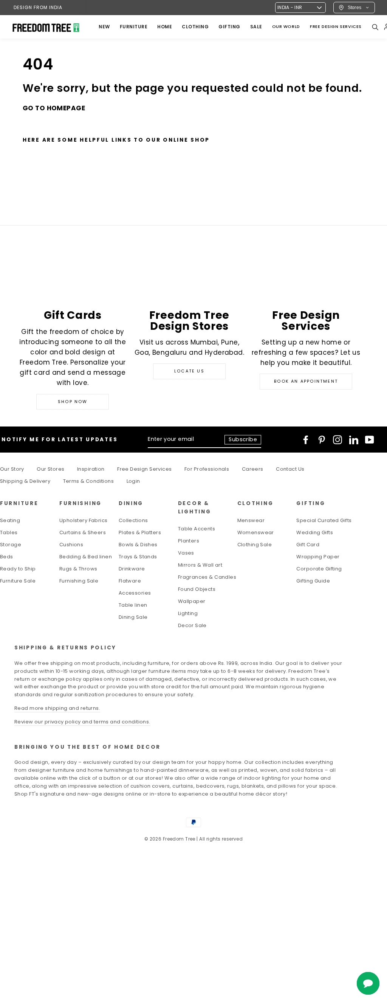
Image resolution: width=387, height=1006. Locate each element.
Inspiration (91, 469)
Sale (256, 26)
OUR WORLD (286, 26)
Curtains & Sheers (82, 532)
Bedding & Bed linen (85, 556)
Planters (188, 540)
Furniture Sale (18, 580)
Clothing (195, 26)
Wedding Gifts (314, 532)
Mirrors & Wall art (200, 565)
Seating (10, 520)
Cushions (71, 544)
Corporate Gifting (319, 568)
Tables (9, 532)
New (104, 26)
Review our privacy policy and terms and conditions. (82, 721)
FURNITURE (134, 26)
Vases (186, 552)
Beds (6, 556)
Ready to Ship (18, 568)
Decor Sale (192, 625)
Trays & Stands (138, 556)
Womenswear (255, 532)
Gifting (229, 26)
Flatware (130, 580)
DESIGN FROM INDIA (38, 7)
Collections (133, 520)
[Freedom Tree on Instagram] (337, 439)
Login (133, 481)
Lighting (188, 613)
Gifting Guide (313, 580)
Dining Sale (133, 617)
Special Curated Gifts (323, 520)
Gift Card (307, 544)
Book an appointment (306, 381)
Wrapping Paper (317, 556)
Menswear (251, 520)
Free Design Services (144, 469)
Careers (252, 469)
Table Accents (196, 528)
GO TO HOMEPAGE (54, 108)
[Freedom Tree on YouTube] (369, 439)
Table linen (133, 605)
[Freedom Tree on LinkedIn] (353, 439)
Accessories (135, 592)
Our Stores (50, 469)
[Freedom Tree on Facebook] (305, 439)
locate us (189, 371)
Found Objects (197, 589)
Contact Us (290, 469)
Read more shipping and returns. (57, 708)
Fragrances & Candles (207, 577)
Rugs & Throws (78, 568)
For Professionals (206, 469)
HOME (164, 26)
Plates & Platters (140, 532)
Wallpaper (192, 601)
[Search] (375, 27)
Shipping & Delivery (25, 481)
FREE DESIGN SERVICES (336, 26)
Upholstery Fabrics (83, 520)
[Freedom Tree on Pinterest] (321, 439)
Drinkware (132, 568)
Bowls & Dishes (138, 544)
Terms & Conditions (88, 481)
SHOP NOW (73, 402)
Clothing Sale (254, 544)
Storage (10, 544)
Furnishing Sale (78, 580)
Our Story (12, 469)
